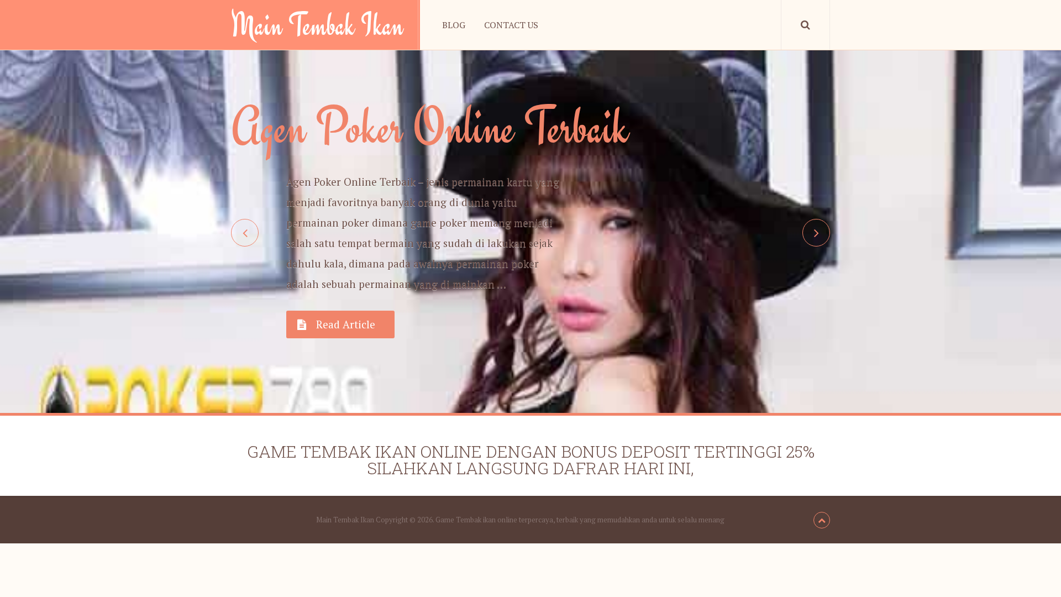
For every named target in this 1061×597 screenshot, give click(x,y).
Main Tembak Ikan (317, 24)
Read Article (345, 324)
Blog (453, 25)
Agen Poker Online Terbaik (430, 126)
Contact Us (511, 25)
